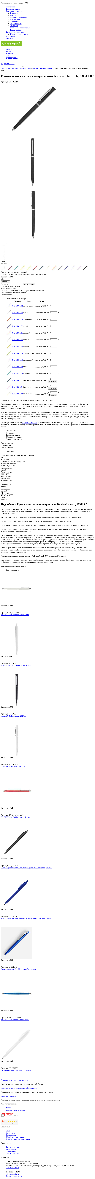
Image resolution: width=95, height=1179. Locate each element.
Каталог (9, 49)
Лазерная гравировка (18, 17)
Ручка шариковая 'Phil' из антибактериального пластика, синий (26, 918)
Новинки (9, 53)
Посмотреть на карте (14, 1176)
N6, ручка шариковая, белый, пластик (16, 1070)
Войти (8, 1108)
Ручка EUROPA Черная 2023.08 (13, 716)
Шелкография (15, 30)
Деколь (13, 15)
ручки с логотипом (29, 423)
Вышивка (14, 13)
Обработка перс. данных (15, 1137)
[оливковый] (48, 270)
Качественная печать (9, 1096)
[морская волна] (41, 270)
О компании (10, 7)
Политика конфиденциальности (18, 1139)
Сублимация (15, 19)
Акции (8, 51)
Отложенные (11, 1151)
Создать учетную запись (15, 1110)
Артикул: (4, 82)
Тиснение (14, 26)
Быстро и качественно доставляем (14, 1080)
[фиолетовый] (79, 270)
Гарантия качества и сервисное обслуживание (19, 1088)
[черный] (85, 270)
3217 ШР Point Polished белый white (15, 615)
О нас (8, 1131)
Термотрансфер (16, 24)
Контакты (9, 38)
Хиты (8, 56)
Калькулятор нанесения (15, 32)
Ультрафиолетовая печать (20, 28)
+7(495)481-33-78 (12, 1168)
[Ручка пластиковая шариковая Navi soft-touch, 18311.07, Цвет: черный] (33, 135)
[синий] (66, 270)
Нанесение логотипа (14, 11)
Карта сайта (10, 1133)
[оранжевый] (54, 270)
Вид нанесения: (7, 272)
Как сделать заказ (12, 1147)
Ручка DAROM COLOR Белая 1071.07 (16, 665)
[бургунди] (10, 270)
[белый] (4, 270)
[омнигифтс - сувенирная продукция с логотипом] (11, 45)
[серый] (60, 270)
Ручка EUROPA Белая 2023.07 (13, 767)
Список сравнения (13, 1153)
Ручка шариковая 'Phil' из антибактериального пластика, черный (26, 868)
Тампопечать (15, 22)
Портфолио (10, 36)
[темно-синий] (73, 270)
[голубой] (16, 270)
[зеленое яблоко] (29, 270)
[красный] (35, 270)
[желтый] (23, 270)
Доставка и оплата (13, 9)
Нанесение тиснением (19, 34)
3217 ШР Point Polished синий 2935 (15, 1020)
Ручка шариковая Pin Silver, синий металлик (18, 969)
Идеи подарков (11, 58)
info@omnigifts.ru (12, 1174)
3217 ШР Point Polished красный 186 (15, 817)
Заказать (4, 277)
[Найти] (23, 66)
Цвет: (3, 262)
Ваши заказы (11, 1149)
